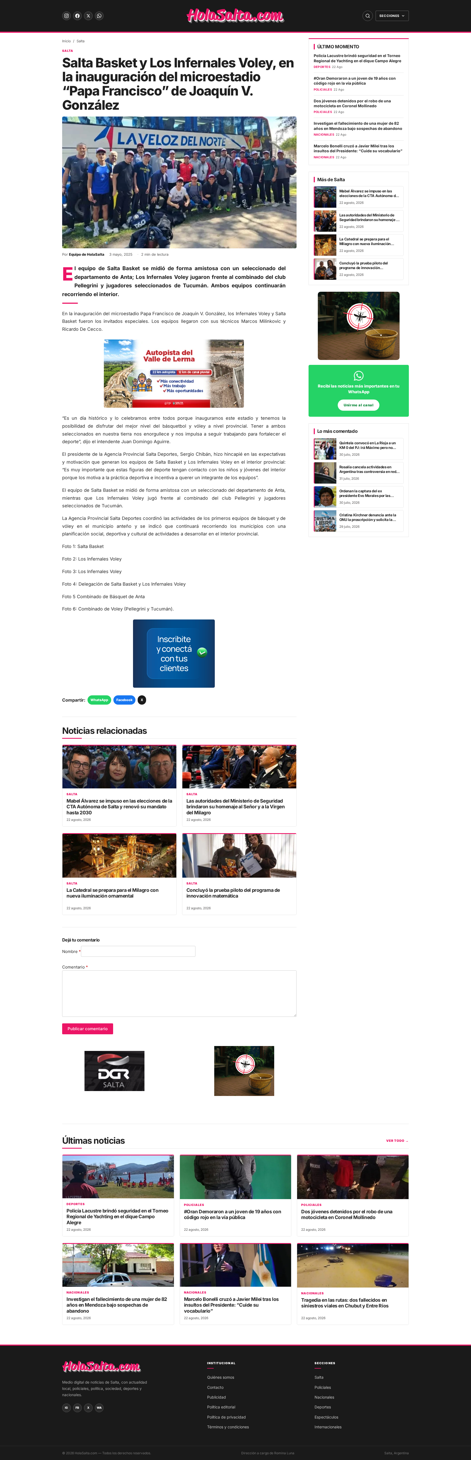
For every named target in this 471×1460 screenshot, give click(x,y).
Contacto (215, 1387)
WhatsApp (99, 700)
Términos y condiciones (228, 1427)
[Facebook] (77, 15)
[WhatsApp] (99, 15)
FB (77, 1408)
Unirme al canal (358, 405)
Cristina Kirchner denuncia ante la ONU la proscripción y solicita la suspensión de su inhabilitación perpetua (367, 522)
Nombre (71, 951)
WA (99, 1408)
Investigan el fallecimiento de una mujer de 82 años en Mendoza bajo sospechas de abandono (358, 125)
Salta (80, 41)
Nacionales (78, 1292)
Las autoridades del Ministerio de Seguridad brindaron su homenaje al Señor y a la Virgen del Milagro (235, 806)
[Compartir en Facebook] (11, 723)
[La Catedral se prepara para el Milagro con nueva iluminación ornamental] (119, 856)
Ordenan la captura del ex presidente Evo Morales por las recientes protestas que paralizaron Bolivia (368, 498)
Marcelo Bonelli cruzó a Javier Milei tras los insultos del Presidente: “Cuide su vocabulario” (358, 148)
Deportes (76, 1204)
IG (66, 1408)
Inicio (66, 41)
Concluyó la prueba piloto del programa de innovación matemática (233, 893)
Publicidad (216, 1397)
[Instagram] (66, 15)
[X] (88, 15)
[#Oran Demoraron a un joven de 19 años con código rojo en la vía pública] (235, 1177)
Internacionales (328, 1427)
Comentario (75, 967)
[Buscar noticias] (368, 16)
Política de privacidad (226, 1417)
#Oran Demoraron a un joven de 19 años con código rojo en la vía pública (355, 80)
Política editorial (221, 1407)
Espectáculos (326, 1417)
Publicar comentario (88, 1028)
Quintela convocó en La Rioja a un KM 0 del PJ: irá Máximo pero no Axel (367, 448)
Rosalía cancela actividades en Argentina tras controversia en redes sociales (369, 472)
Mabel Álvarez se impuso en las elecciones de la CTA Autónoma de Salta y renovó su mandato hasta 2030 (119, 806)
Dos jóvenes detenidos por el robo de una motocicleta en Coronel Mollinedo (352, 103)
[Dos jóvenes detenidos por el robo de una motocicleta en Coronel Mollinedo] (353, 1177)
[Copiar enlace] (11, 750)
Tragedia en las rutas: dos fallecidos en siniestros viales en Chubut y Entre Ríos (344, 1303)
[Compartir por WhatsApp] (11, 709)
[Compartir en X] (11, 737)
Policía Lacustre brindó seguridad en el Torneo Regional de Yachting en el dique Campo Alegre (357, 58)
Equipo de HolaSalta (86, 254)
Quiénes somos (220, 1377)
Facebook (124, 700)
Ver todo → (397, 1141)
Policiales (194, 1205)
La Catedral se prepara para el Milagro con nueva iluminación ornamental (113, 893)
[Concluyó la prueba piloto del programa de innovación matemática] (239, 856)
